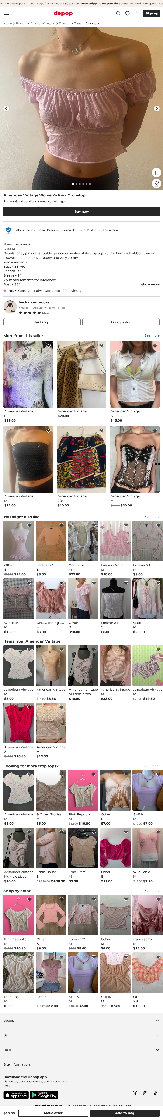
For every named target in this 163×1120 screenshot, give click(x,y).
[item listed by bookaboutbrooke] (28, 374)
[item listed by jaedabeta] (18, 723)
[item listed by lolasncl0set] (147, 972)
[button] (89, 313)
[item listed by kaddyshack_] (51, 848)
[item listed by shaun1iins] (51, 598)
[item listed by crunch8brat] (51, 665)
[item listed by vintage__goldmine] (51, 723)
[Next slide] (156, 108)
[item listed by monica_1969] (147, 790)
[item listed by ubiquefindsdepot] (147, 848)
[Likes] (127, 14)
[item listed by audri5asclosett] (115, 972)
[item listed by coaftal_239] (115, 848)
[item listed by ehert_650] (83, 848)
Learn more (111, 230)
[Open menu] (6, 13)
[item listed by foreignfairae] (147, 915)
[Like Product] (49, 346)
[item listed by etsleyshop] (18, 665)
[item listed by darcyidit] (115, 598)
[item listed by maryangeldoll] (83, 665)
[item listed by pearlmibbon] (18, 541)
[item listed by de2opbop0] (18, 598)
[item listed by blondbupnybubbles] (147, 665)
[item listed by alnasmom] (83, 790)
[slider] (81, 108)
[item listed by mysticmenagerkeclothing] (147, 598)
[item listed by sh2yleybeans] (51, 541)
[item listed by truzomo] (147, 541)
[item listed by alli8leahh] (18, 972)
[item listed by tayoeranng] (83, 598)
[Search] (118, 13)
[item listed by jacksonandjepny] (83, 915)
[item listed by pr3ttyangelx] (115, 915)
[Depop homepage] (63, 13)
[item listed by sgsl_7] (115, 790)
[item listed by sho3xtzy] (83, 541)
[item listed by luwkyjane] (51, 972)
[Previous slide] (6, 108)
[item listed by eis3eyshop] (51, 915)
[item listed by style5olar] (115, 541)
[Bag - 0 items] (137, 14)
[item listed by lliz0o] (51, 790)
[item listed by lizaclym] (115, 665)
